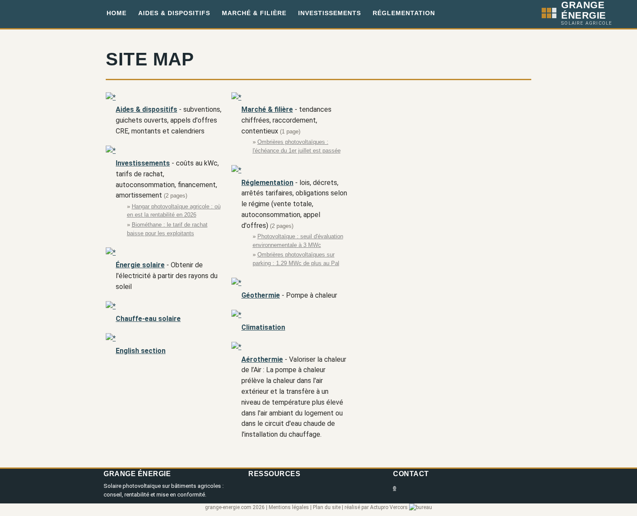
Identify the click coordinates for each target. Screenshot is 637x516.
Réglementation (404, 13)
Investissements (329, 13)
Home (117, 13)
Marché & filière (254, 13)
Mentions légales (289, 507)
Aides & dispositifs (174, 13)
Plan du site (327, 507)
